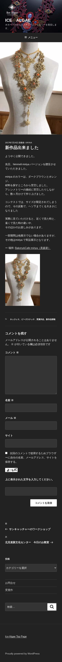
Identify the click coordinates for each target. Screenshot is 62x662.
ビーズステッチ (28, 319)
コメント (12, 352)
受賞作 (9, 589)
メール (10, 417)
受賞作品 (40, 319)
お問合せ (10, 582)
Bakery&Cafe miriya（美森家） (33, 247)
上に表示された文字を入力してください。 (29, 479)
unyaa (28, 143)
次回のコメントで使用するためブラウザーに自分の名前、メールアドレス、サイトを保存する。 (31, 457)
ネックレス (14, 319)
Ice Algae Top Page (16, 636)
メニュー (33, 37)
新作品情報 (50, 319)
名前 (9, 400)
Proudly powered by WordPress (22, 653)
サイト (9, 435)
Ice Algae (18, 20)
